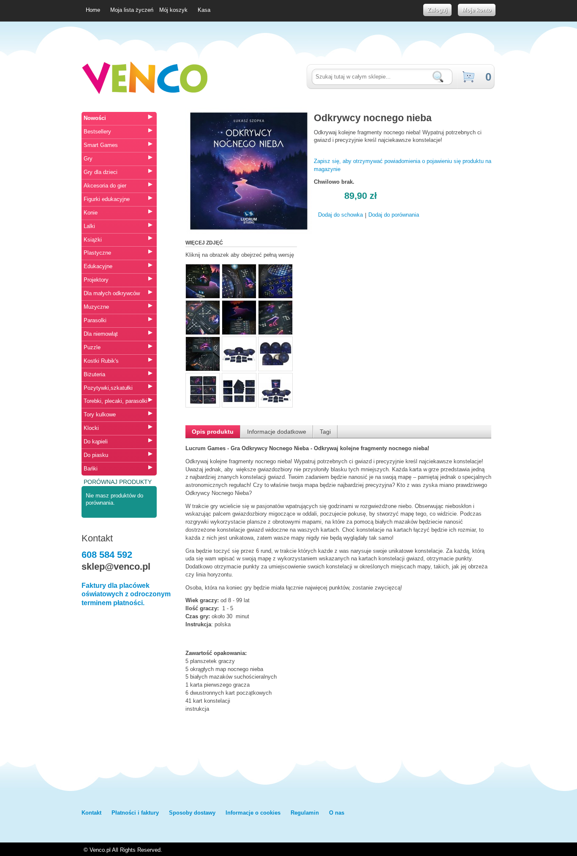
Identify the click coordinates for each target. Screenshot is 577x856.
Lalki (89, 226)
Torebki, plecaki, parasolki (115, 401)
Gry (88, 158)
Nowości (95, 118)
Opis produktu (213, 431)
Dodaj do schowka (340, 215)
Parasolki (95, 320)
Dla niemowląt (101, 334)
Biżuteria (94, 374)
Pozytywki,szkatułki (108, 388)
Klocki (91, 428)
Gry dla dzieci (100, 172)
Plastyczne (97, 253)
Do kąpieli (96, 441)
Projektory (96, 280)
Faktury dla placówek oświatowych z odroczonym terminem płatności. (126, 594)
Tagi (325, 431)
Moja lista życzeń (131, 10)
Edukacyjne (98, 266)
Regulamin (305, 813)
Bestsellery (97, 131)
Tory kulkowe (100, 414)
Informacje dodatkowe (276, 431)
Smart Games (101, 145)
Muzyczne (96, 307)
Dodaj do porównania (393, 215)
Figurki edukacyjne (107, 199)
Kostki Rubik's (101, 361)
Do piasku (96, 455)
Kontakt (91, 813)
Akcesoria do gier (105, 185)
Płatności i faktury (135, 813)
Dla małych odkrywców (112, 293)
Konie (91, 212)
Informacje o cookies (253, 813)
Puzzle (92, 347)
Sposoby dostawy (192, 813)
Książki (93, 239)
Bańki (91, 468)
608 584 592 (107, 554)
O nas (336, 813)
